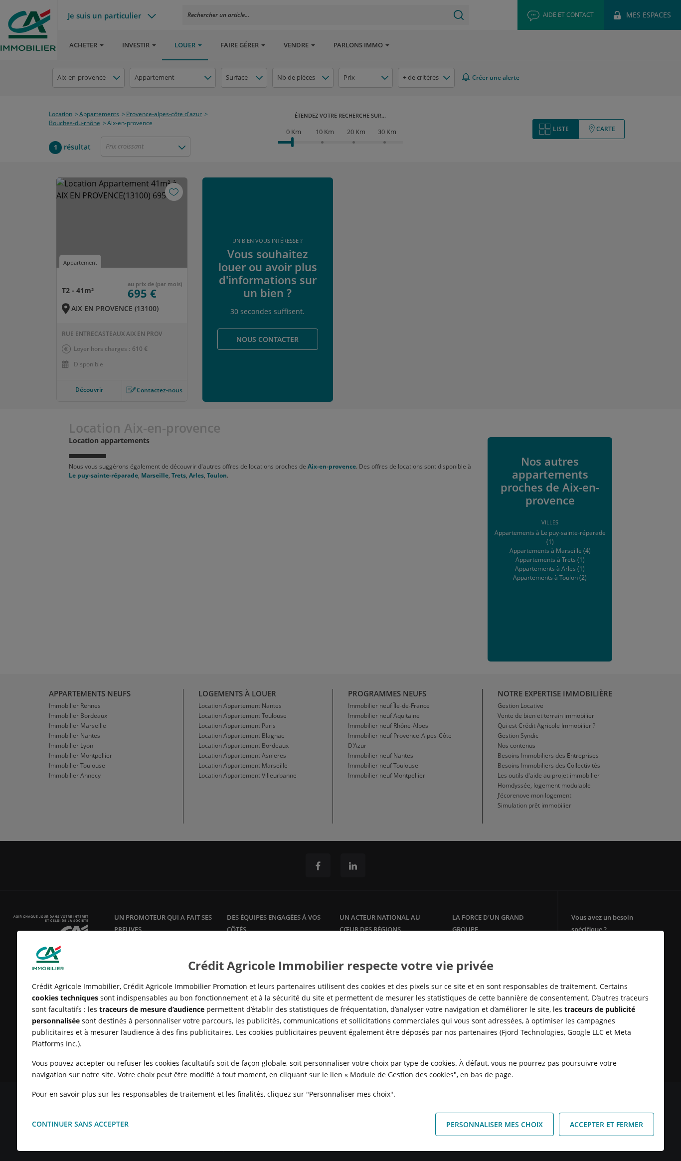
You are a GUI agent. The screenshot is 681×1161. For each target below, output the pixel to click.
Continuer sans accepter (80, 1124)
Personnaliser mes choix (494, 1124)
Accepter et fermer (606, 1124)
